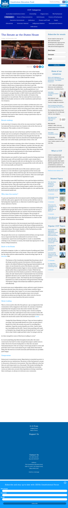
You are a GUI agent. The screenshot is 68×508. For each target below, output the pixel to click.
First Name (51, 50)
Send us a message (34, 472)
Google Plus (37, 67)
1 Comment (50, 269)
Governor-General (22, 23)
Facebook (64, 2)
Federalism (34, 26)
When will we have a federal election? (53, 218)
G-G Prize (34, 426)
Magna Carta (44, 14)
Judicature (31, 20)
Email (50, 59)
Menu (63, 5)
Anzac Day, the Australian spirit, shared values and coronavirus (53, 240)
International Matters (55, 23)
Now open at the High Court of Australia (52, 119)
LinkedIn (40, 67)
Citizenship (32, 14)
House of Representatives (24, 17)
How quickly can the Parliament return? (53, 190)
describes (4, 256)
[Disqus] (22, 396)
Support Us (34, 434)
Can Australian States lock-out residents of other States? (53, 255)
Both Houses (40, 17)
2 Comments (51, 194)
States (56, 20)
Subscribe (35, 503)
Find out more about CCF (55, 170)
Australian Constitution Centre (15, 14)
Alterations (9, 23)
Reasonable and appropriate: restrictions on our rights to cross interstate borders (53, 232)
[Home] (5, 4)
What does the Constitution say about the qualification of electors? (52, 208)
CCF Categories (34, 10)
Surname (51, 54)
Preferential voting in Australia (53, 198)
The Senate (9, 17)
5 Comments (51, 202)
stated (37, 316)
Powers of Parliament (55, 17)
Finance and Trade (44, 20)
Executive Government (17, 20)
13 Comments (51, 260)
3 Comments (51, 214)
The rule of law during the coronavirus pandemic (52, 184)
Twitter (66, 2)
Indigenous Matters (38, 23)
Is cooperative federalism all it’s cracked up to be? (52, 265)
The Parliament (57, 14)
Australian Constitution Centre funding (53, 94)
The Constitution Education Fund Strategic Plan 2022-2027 (56, 106)
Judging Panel (34, 428)
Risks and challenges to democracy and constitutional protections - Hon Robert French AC (56, 80)
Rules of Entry (34, 430)
